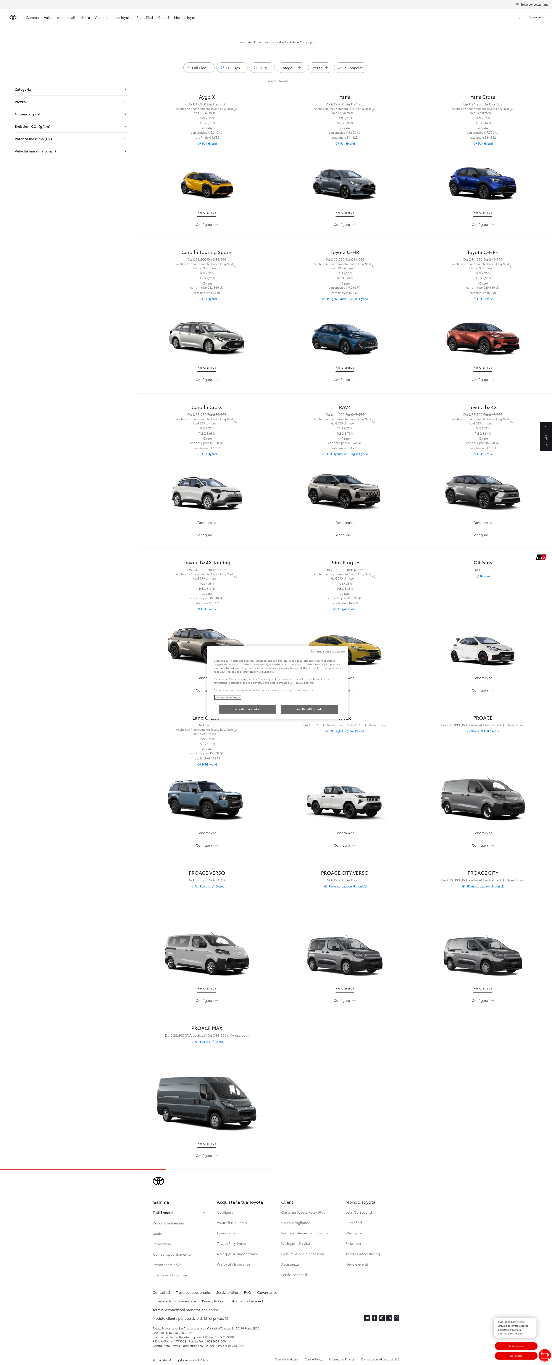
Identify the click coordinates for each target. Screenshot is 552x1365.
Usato (85, 17)
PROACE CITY (483, 872)
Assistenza (290, 1263)
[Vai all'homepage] (13, 17)
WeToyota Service (295, 1243)
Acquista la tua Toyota (113, 17)
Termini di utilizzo (286, 1359)
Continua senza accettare (327, 651)
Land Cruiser (206, 717)
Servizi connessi (294, 1274)
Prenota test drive (167, 1264)
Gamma (32, 17)
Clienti (163, 17)
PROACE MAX (207, 1027)
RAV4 (345, 406)
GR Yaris (483, 562)
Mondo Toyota (185, 17)
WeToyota (353, 1232)
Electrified (145, 17)
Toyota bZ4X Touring (207, 562)
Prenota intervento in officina (305, 1232)
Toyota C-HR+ (483, 251)
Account (538, 17)
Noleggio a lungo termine (238, 1253)
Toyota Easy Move (231, 1243)
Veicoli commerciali (59, 17)
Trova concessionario (535, 4)
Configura (225, 1212)
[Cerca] (518, 17)
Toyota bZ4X (483, 406)
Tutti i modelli (164, 1212)
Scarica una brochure (170, 1274)
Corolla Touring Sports (206, 251)
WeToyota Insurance (233, 1263)
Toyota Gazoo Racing (362, 1253)
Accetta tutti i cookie (309, 709)
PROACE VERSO (207, 872)
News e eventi (356, 1263)
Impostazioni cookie (247, 709)
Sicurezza (353, 1243)
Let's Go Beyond (358, 1212)
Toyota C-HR (345, 251)
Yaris (345, 96)
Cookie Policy (313, 1359)
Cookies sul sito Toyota (227, 697)
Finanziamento (229, 1232)
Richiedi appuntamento (172, 1254)
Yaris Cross (483, 96)
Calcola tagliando (295, 1222)
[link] (206, 212)
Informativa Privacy (341, 1359)
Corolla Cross (206, 406)
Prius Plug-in (345, 562)
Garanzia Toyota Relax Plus (303, 1212)
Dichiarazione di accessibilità (380, 1359)
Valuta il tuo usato (232, 1222)
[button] (199, 67)
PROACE (483, 717)
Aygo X (207, 96)
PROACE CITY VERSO (345, 872)
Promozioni (162, 1243)
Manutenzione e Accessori (302, 1253)
